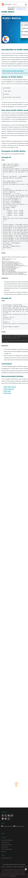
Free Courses (5, 842)
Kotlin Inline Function (10, 387)
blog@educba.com (21, 8)
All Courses (4, 847)
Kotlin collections (9, 389)
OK (26, 869)
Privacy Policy (13, 875)
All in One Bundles (6, 849)
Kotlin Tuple (7, 391)
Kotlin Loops (7, 393)
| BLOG (14, 4)
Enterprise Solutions (7, 840)
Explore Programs (6, 844)
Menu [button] (24, 4)
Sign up (3, 851)
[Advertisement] (17, 415)
